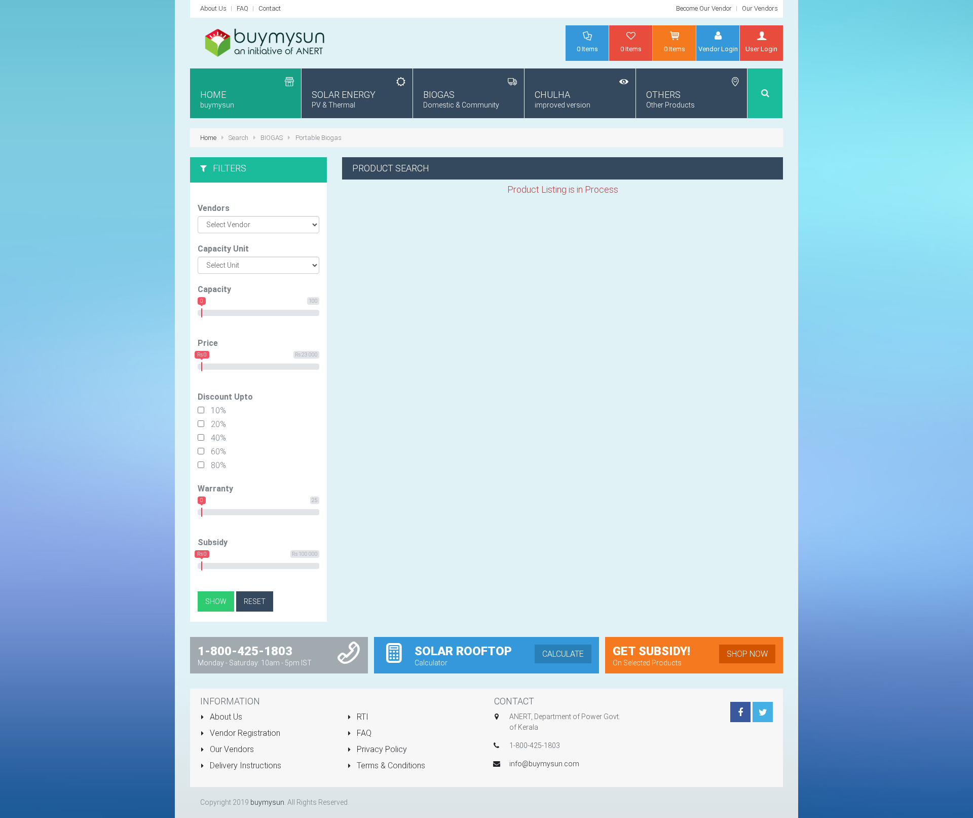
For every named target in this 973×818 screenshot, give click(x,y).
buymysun (267, 802)
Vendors (214, 208)
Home (209, 137)
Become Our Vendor (704, 8)
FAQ (242, 8)
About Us (213, 8)
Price (208, 343)
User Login (761, 49)
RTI (361, 717)
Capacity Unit (223, 249)
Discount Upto (225, 397)
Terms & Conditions (390, 765)
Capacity (214, 289)
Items (587, 49)
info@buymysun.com (544, 764)
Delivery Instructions (244, 765)
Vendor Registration (244, 733)
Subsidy (213, 542)
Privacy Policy (381, 749)
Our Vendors (760, 8)
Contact (269, 8)
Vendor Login (718, 49)
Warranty (215, 488)
